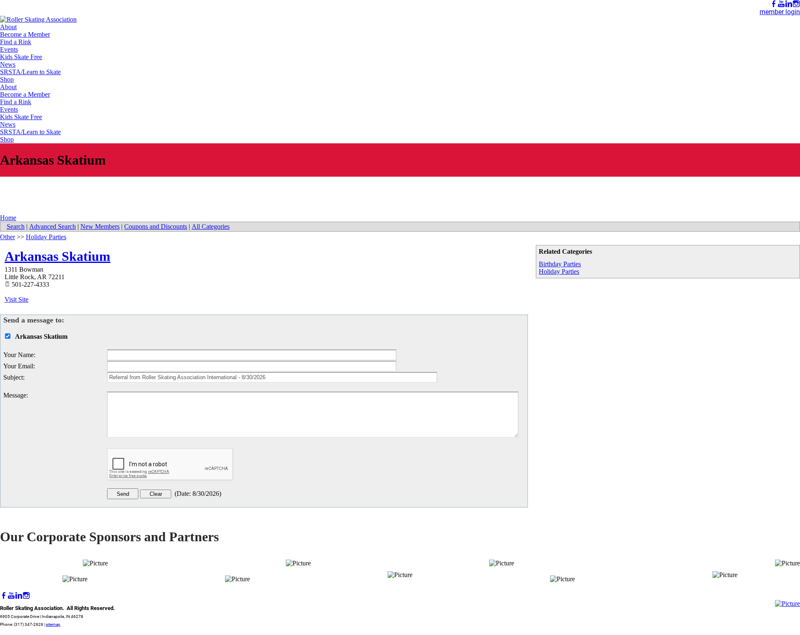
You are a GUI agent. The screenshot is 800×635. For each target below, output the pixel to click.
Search (16, 226)
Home (8, 217)
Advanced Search (52, 226)
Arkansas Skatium (57, 256)
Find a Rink (15, 41)
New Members (100, 226)
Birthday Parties (560, 264)
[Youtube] (781, 4)
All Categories (211, 226)
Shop (7, 79)
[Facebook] (773, 4)
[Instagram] (796, 4)
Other (7, 236)
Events (9, 49)
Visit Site (16, 299)
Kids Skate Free (21, 56)
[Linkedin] (788, 4)
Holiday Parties (559, 271)
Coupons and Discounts (155, 226)
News (7, 64)
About (8, 26)
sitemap (53, 624)
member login (780, 12)
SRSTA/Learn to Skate (30, 71)
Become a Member (25, 34)
